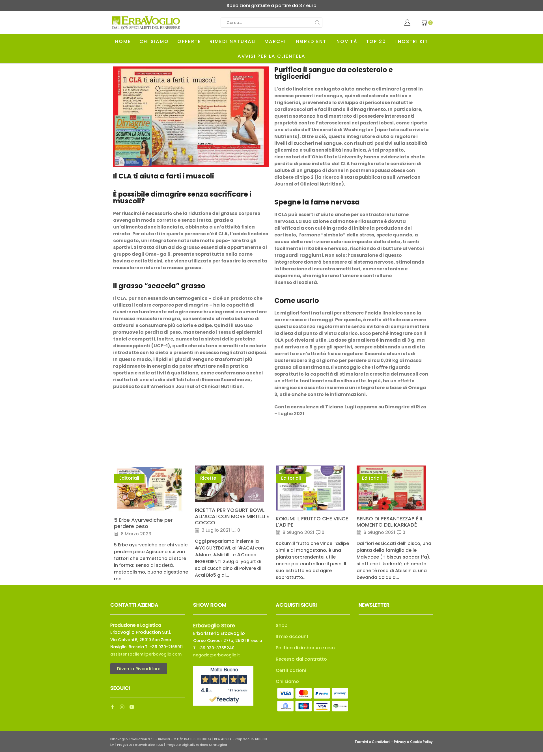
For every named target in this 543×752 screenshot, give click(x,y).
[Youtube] (132, 707)
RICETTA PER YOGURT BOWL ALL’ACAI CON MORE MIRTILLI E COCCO (232, 516)
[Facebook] (112, 707)
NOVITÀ (347, 41)
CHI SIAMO (154, 41)
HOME (123, 41)
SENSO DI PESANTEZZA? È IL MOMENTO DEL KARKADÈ (390, 521)
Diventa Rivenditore (138, 669)
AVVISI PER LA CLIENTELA (271, 56)
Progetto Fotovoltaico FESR (140, 744)
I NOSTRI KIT (411, 41)
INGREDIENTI (311, 41)
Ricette (208, 478)
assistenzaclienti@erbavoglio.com (146, 654)
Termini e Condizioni (372, 742)
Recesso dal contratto (301, 659)
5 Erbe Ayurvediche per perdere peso (143, 523)
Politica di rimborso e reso (305, 648)
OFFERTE (189, 41)
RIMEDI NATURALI (233, 41)
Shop (282, 625)
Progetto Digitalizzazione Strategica (196, 744)
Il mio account (292, 636)
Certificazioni (291, 670)
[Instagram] (122, 707)
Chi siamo (287, 681)
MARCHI (275, 41)
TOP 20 (376, 41)
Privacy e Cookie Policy (413, 742)
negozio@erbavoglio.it (216, 655)
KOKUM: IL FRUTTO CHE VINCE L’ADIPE (312, 521)
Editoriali (129, 478)
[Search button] (317, 22)
